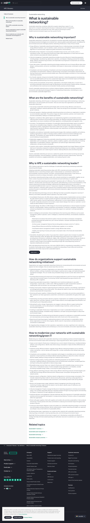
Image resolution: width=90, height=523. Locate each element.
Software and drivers (52, 463)
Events (49, 474)
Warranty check (51, 466)
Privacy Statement (23, 514)
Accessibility (29, 458)
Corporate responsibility (32, 463)
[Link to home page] (4, 445)
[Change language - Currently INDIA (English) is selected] (85, 2)
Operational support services (54, 455)
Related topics (9, 38)
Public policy (30, 479)
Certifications (71, 488)
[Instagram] (10, 480)
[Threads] (13, 480)
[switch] (6, 488)
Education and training (73, 460)
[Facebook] (15, 480)
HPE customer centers (73, 474)
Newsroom (50, 482)
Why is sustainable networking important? (15, 17)
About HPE (29, 455)
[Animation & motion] (7, 488)
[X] (7, 480)
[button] (1, 2)
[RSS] (20, 480)
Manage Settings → (28, 517)
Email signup (71, 463)
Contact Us (70, 455)
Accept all (8, 517)
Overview (82, 8)
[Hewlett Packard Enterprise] (7, 3)
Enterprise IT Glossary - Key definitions (16, 445)
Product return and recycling (54, 458)
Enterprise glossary (72, 466)
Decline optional (18, 517)
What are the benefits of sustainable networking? (14, 21)
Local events (50, 479)
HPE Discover (50, 476)
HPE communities (72, 471)
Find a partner (71, 490)
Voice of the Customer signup (75, 480)
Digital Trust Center (72, 458)
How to (7, 460)
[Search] (13, 3)
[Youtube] (18, 480)
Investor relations (31, 473)
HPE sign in (70, 477)
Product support (51, 460)
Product (8, 463)
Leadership (29, 476)
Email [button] (7, 467)
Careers (28, 460)
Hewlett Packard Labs (32, 466)
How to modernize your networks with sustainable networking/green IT (15, 34)
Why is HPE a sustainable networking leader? (14, 26)
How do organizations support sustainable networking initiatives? (16, 30)
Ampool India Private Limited (33, 481)
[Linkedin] (5, 480)
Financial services (72, 469)
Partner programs (72, 493)
